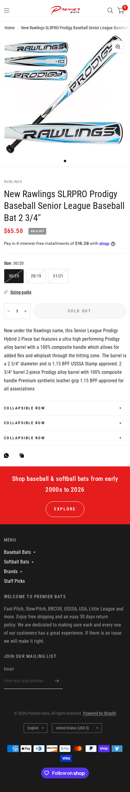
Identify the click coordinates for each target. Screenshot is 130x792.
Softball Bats (16, 562)
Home (10, 27)
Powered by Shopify (99, 713)
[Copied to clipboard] (23, 456)
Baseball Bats (17, 552)
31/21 (58, 275)
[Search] (110, 10)
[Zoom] (118, 47)
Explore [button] (65, 508)
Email (9, 669)
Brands (11, 571)
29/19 (36, 275)
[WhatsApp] (8, 455)
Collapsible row (24, 408)
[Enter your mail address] (57, 681)
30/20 (14, 275)
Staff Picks (14, 581)
